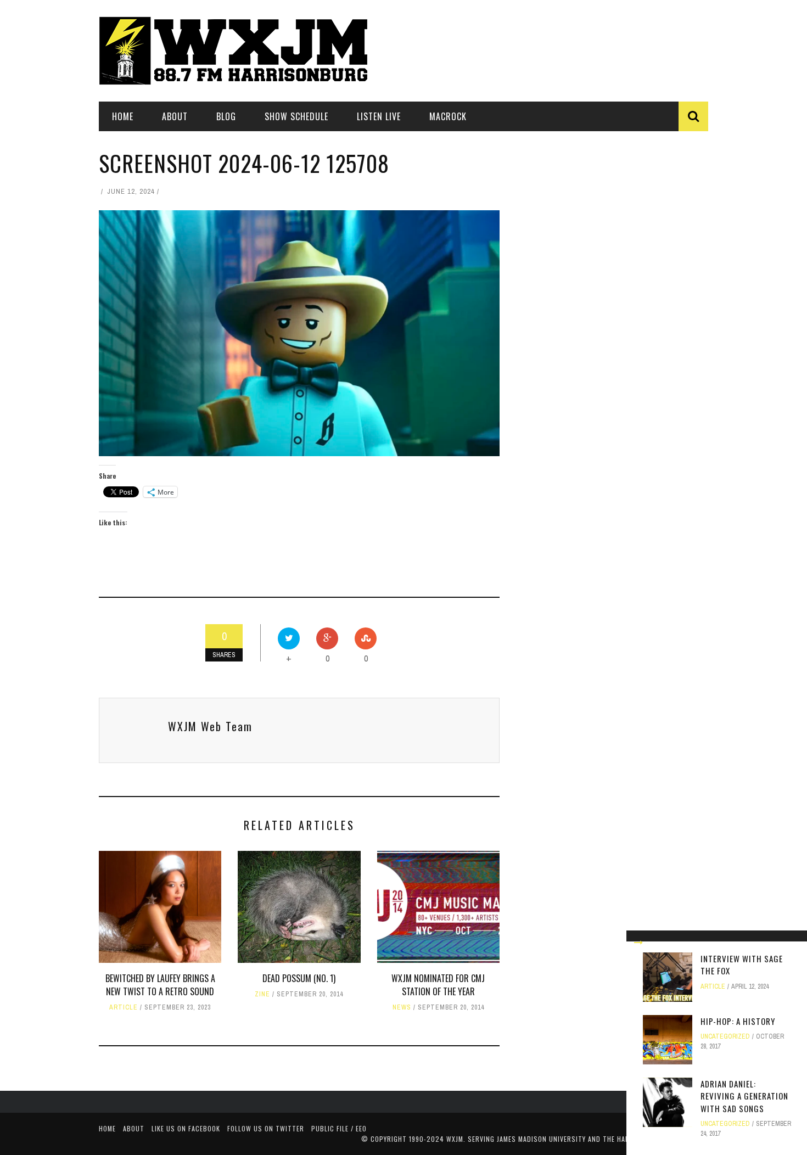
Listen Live (379, 116)
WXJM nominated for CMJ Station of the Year (438, 985)
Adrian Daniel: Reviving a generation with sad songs (744, 1096)
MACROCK (448, 116)
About (175, 116)
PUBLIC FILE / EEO (339, 1128)
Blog (226, 116)
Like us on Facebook (186, 1128)
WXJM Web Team (210, 726)
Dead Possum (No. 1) (298, 978)
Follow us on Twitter (265, 1128)
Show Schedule (296, 116)
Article (123, 1007)
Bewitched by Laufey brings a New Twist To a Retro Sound (160, 985)
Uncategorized (725, 1036)
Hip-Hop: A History (737, 1021)
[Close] (638, 942)
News (402, 1007)
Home (122, 116)
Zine (262, 994)
